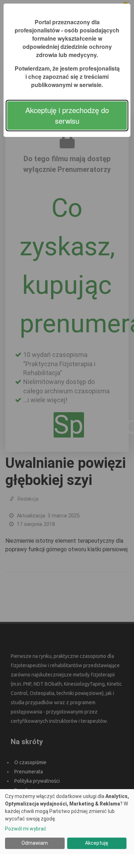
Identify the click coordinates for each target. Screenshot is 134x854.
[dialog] (67, 821)
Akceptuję (96, 843)
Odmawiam (34, 843)
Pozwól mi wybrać (25, 829)
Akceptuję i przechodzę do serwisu (67, 115)
